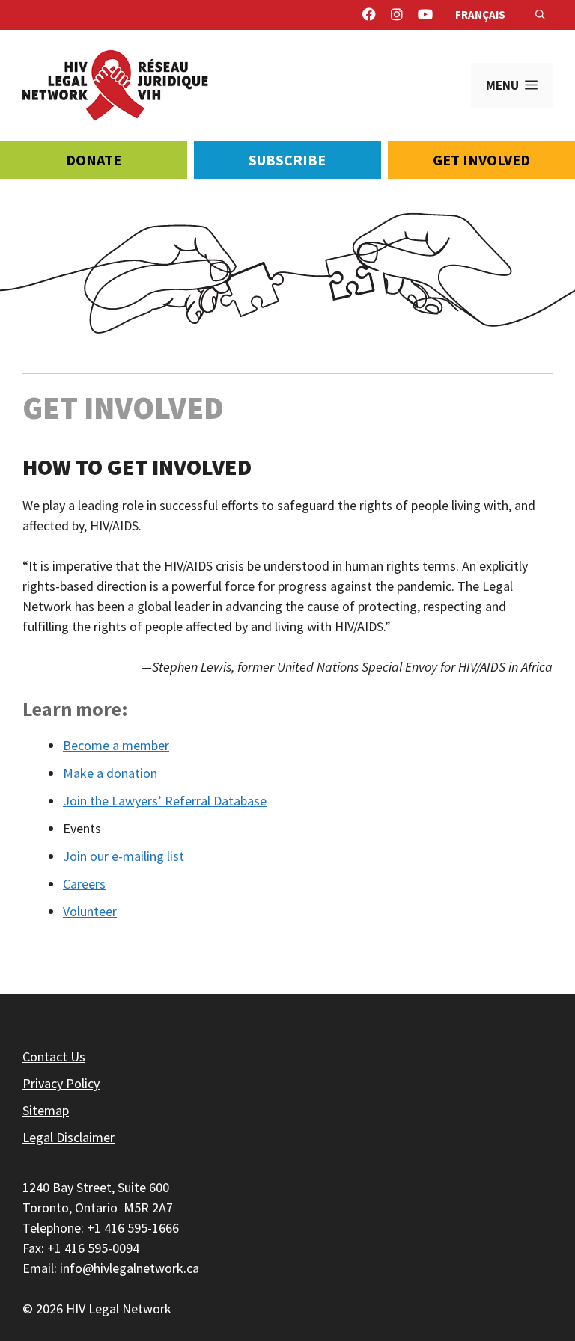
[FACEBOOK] (369, 15)
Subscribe (287, 159)
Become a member (116, 745)
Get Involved (481, 159)
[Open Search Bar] (540, 15)
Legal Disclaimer (68, 1137)
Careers (84, 883)
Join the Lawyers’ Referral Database (165, 800)
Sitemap (45, 1110)
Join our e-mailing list (123, 856)
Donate (93, 159)
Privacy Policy (61, 1083)
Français (480, 14)
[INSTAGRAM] (396, 15)
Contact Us (53, 1056)
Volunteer (90, 911)
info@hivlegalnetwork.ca (129, 1268)
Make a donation (110, 773)
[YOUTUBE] (425, 15)
